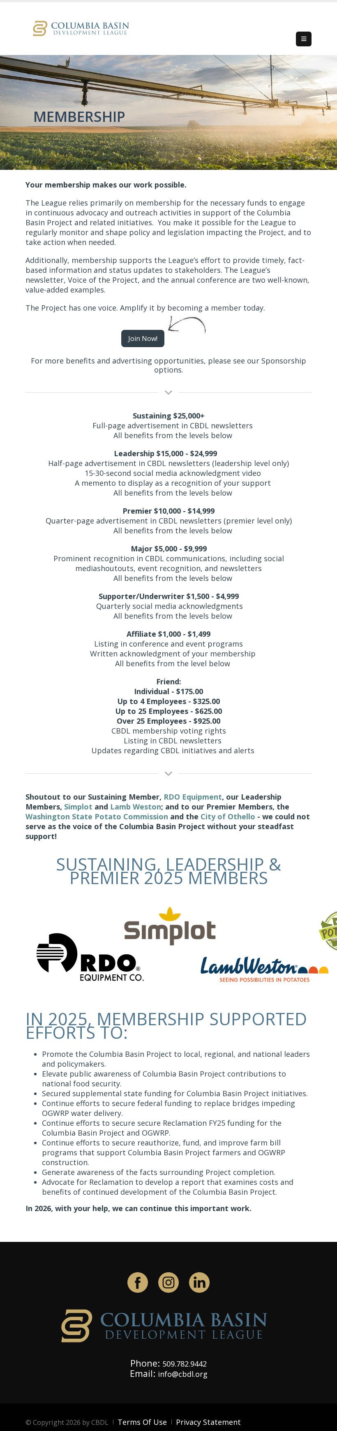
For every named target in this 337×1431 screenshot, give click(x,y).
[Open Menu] (304, 39)
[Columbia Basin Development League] (83, 28)
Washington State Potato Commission (96, 816)
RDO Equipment (193, 797)
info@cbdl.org (183, 1374)
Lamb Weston (135, 807)
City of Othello (228, 816)
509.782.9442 (184, 1364)
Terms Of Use (142, 1421)
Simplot (78, 807)
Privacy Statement (208, 1421)
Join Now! (142, 338)
